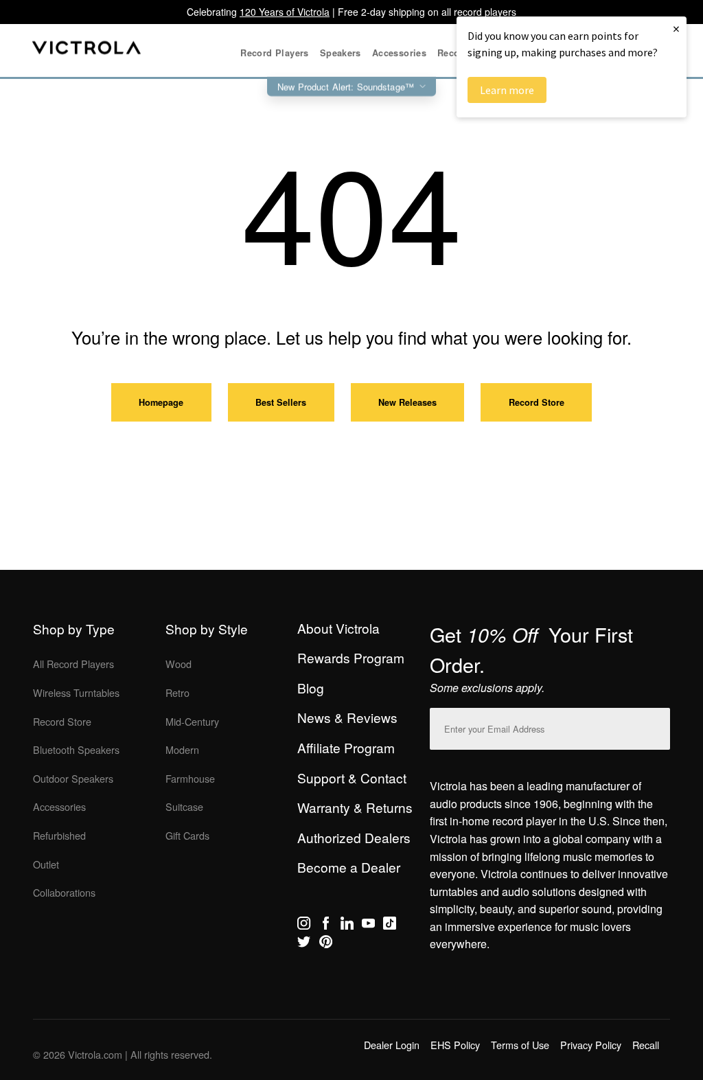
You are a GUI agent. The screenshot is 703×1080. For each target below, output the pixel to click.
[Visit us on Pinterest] (325, 944)
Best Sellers (280, 402)
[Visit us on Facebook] (325, 925)
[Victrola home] (87, 50)
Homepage (161, 402)
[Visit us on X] (303, 944)
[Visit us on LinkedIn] (347, 925)
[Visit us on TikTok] (389, 925)
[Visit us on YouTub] (368, 925)
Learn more (507, 90)
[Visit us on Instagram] (303, 925)
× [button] (676, 28)
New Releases (407, 402)
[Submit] (656, 726)
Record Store (536, 402)
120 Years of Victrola (285, 12)
